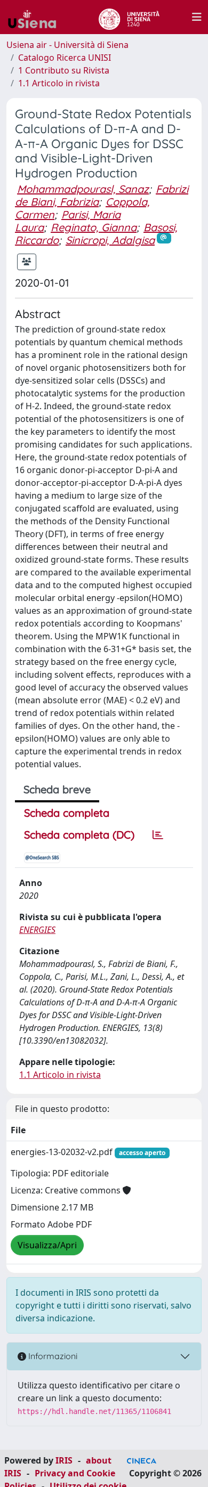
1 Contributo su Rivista (63, 70)
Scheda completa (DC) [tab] (79, 834)
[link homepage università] (128, 17)
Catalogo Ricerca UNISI (64, 57)
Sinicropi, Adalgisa (110, 240)
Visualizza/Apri (47, 1245)
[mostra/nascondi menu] (197, 17)
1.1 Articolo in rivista (59, 83)
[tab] (157, 835)
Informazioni (51, 1356)
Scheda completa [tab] (66, 812)
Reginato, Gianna (94, 227)
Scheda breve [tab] (57, 789)
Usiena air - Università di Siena (67, 45)
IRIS (64, 1460)
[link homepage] (36, 17)
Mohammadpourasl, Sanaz (83, 189)
